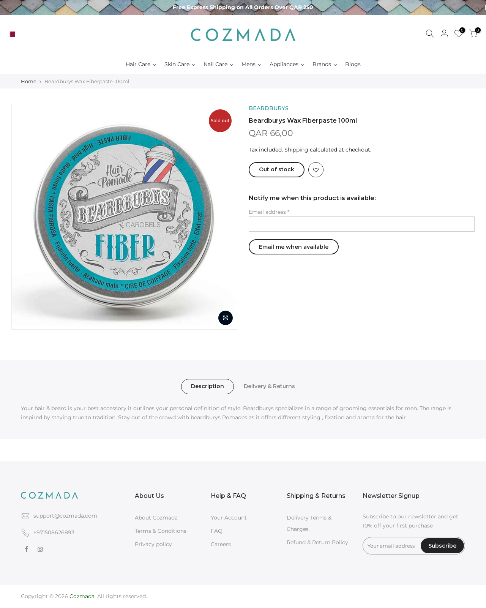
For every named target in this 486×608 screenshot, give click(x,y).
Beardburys (269, 108)
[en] (20, 34)
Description (207, 386)
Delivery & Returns (269, 386)
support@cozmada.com (65, 515)
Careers (221, 544)
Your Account (229, 517)
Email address (269, 211)
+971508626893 (53, 532)
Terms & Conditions (160, 530)
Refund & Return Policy (317, 542)
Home (28, 81)
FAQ (216, 530)
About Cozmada (156, 517)
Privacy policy (153, 544)
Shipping (296, 149)
